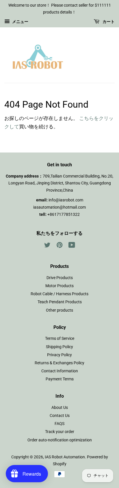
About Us (59, 407)
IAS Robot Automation (65, 457)
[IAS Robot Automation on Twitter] (47, 246)
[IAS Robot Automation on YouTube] (71, 246)
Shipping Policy (59, 346)
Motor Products (59, 285)
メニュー (19, 21)
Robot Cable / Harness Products (59, 293)
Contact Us (60, 415)
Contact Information (59, 371)
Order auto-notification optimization (59, 440)
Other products (59, 310)
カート (108, 21)
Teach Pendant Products (60, 302)
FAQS (59, 423)
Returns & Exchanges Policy (59, 363)
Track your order (59, 431)
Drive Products (60, 277)
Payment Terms (60, 379)
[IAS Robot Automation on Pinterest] (59, 246)
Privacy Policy (59, 354)
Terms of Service (59, 338)
